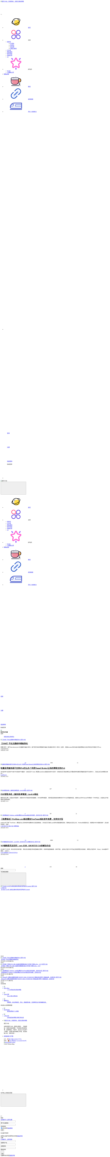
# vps (5, 775)
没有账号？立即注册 (6, 1119)
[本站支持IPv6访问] (9, 1042)
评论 (13, 736)
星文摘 (12, 47)
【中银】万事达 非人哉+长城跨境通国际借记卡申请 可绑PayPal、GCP (20, 966)
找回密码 (10, 1128)
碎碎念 (9, 41)
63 (25, 762)
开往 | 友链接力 (32, 111)
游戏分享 (9, 55)
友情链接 (30, 99)
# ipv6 (2, 775)
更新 (5, 736)
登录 (2, 1130)
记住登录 (4, 1128)
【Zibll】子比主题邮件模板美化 (14, 743)
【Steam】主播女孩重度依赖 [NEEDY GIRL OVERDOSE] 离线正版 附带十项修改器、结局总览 (27, 979)
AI (7, 57)
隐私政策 (6, 74)
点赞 (10, 736)
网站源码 (9, 52)
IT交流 (9, 50)
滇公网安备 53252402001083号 (17, 1040)
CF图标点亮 (10, 72)
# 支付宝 (3, 826)
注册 (2, 1153)
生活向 (12, 43)
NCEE (9, 71)
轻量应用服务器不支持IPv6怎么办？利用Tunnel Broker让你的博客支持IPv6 (33, 768)
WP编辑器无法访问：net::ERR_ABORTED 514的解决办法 (26, 846)
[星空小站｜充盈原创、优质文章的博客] (15, 1020)
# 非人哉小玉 (9, 826)
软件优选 (9, 53)
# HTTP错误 (4, 852)
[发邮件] (26, 1088)
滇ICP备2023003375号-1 (15, 1039)
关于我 (11, 1036)
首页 (29, 27)
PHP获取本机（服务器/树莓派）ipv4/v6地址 (19, 794)
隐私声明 (20, 1136)
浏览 (7, 736)
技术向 (12, 45)
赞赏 (29, 86)
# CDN (9, 852)
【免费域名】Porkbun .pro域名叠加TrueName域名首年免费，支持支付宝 (32, 819)
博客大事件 (13, 48)
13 (25, 840)
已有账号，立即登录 (6, 1139)
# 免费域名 (16, 826)
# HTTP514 (14, 852)
